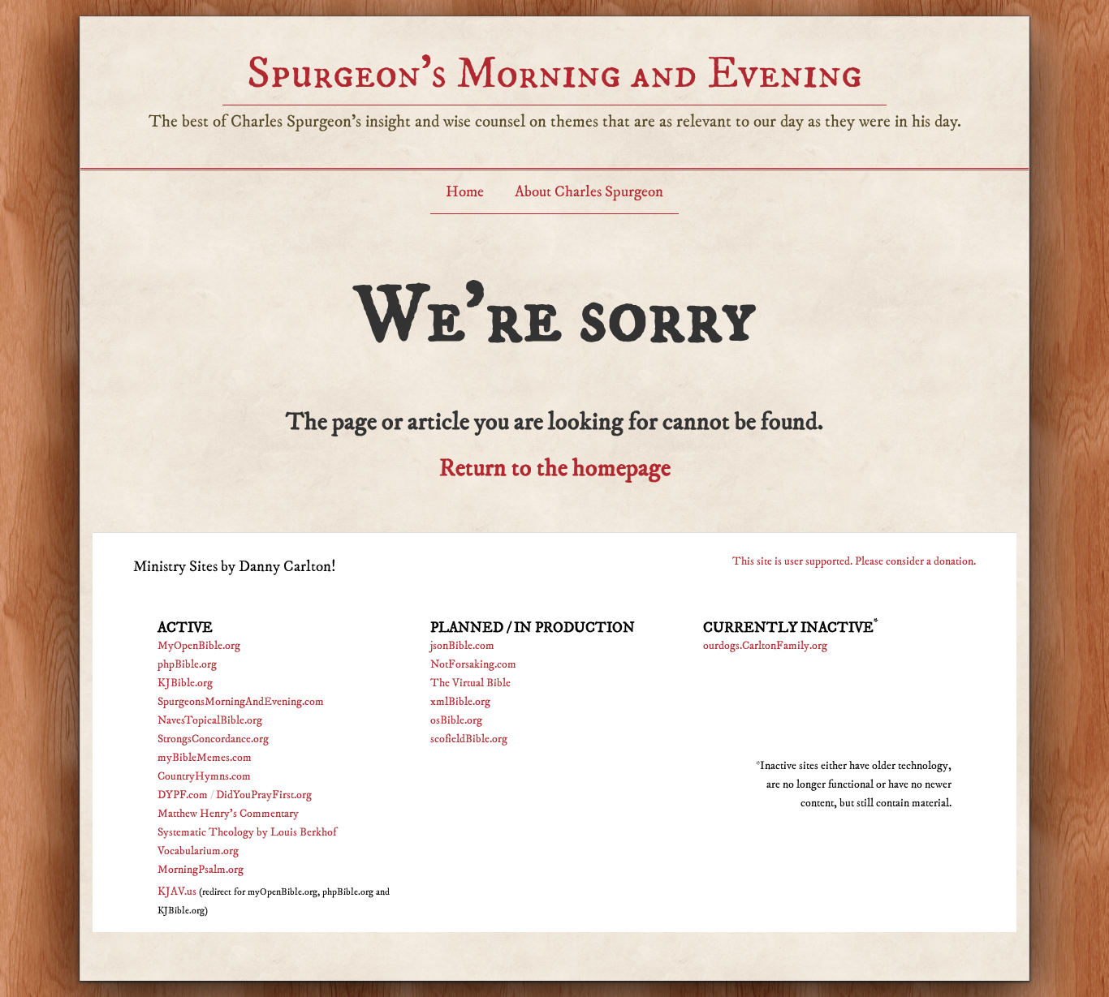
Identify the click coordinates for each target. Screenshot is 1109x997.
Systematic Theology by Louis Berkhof (247, 832)
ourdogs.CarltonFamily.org (765, 645)
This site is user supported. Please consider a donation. (854, 561)
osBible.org (456, 720)
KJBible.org (185, 683)
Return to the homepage (555, 468)
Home (465, 192)
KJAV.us (177, 891)
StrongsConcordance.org (213, 739)
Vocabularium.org (198, 851)
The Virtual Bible (470, 683)
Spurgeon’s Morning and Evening (554, 73)
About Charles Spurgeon (589, 192)
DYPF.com (183, 795)
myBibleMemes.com (205, 757)
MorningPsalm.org (201, 869)
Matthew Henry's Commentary (228, 813)
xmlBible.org (460, 701)
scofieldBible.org (468, 739)
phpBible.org (187, 664)
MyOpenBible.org (199, 645)
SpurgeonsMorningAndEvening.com (241, 701)
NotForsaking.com (473, 664)
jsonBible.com (462, 645)
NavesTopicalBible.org (210, 720)
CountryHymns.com (204, 776)
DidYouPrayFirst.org (264, 795)
